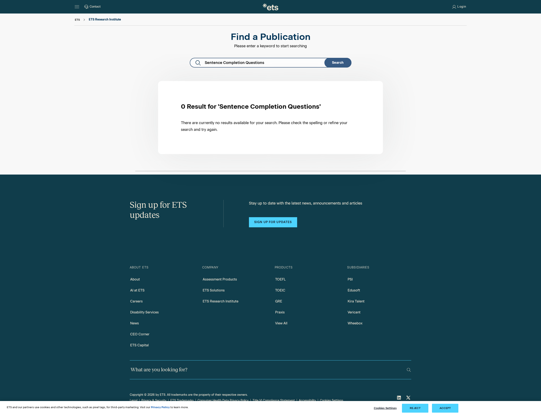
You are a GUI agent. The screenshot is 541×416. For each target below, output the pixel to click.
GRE (278, 301)
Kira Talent (356, 301)
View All (281, 323)
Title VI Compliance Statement (274, 400)
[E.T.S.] (270, 7)
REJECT (415, 408)
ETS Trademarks (182, 400)
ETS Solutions (214, 290)
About (135, 279)
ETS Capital (139, 345)
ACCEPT (445, 408)
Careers (136, 301)
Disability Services (144, 312)
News (134, 323)
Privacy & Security (153, 400)
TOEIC (280, 290)
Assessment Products (220, 279)
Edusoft (354, 290)
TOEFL (280, 279)
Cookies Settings (331, 400)
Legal (133, 400)
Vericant (354, 312)
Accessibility (307, 400)
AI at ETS (137, 290)
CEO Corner (139, 334)
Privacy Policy (160, 407)
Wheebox (355, 323)
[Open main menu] (76, 6)
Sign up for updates (273, 222)
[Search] (408, 369)
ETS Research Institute (220, 301)
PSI (350, 279)
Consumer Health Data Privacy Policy (223, 400)
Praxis (280, 312)
